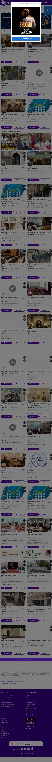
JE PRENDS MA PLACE (26, 38)
